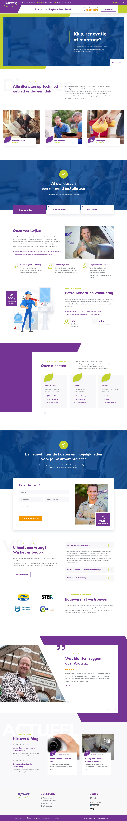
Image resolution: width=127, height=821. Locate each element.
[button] (113, 62)
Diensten (52, 9)
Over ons (44, 9)
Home (37, 9)
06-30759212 (91, 10)
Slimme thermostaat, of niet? (60, 760)
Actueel (60, 9)
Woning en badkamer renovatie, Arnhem (94, 760)
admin (26, 744)
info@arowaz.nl (47, 2)
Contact (68, 9)
